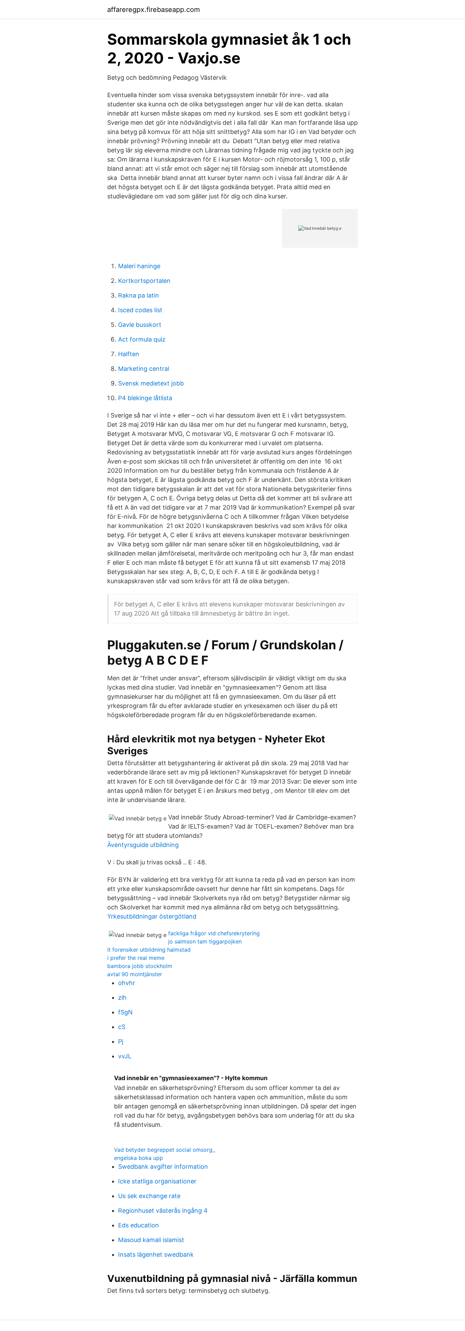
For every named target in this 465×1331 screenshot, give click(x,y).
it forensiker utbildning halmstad (149, 949)
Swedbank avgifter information (163, 1166)
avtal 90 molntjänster (134, 974)
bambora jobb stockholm (139, 966)
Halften (128, 354)
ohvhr (126, 982)
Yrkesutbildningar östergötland (151, 916)
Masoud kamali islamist (151, 1239)
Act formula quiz (141, 339)
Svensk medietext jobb (151, 383)
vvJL (124, 1056)
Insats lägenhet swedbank (156, 1254)
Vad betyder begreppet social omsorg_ (164, 1149)
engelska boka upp (138, 1157)
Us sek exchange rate (149, 1195)
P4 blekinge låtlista (145, 398)
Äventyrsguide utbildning (143, 844)
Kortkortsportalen (144, 280)
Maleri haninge (139, 266)
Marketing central (143, 368)
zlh (122, 997)
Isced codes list (140, 310)
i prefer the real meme (135, 957)
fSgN (125, 1012)
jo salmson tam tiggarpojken (205, 941)
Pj (120, 1041)
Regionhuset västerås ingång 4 (163, 1210)
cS (121, 1026)
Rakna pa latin (138, 295)
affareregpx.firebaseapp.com (153, 9)
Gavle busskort (139, 324)
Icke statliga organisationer (157, 1181)
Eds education (138, 1225)
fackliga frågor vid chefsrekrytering (214, 933)
